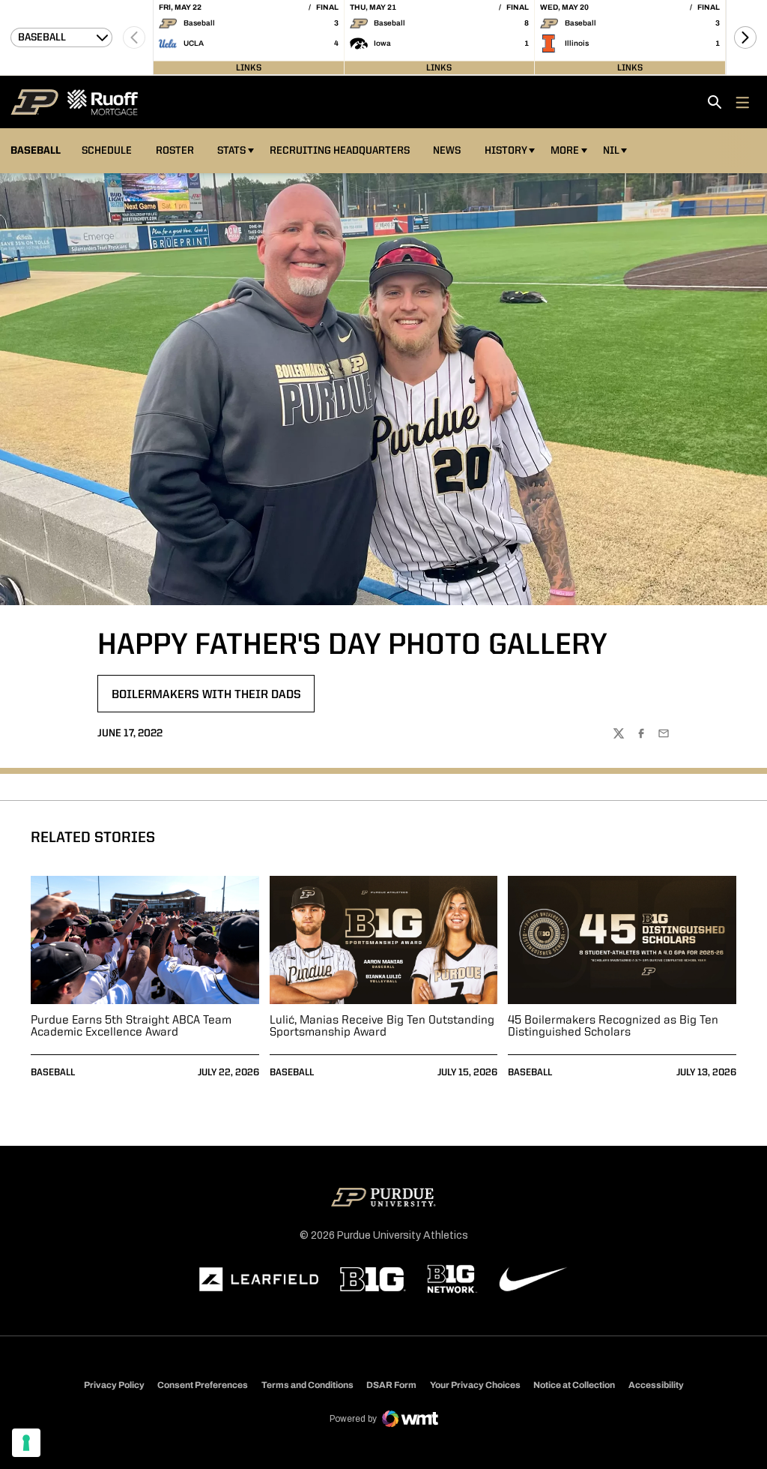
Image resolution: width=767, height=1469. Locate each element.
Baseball (53, 1073)
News (447, 150)
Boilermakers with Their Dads (206, 699)
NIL (611, 150)
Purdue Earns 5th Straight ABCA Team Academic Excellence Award (131, 1027)
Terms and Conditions (307, 1385)
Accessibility (656, 1384)
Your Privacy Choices (475, 1385)
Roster (175, 150)
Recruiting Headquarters (340, 150)
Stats (231, 150)
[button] (745, 37)
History (506, 150)
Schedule (107, 150)
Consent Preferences (202, 1385)
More (565, 150)
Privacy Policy (114, 1385)
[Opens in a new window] (259, 1279)
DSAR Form (391, 1385)
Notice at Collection (574, 1385)
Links (248, 67)
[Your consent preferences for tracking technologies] (26, 1443)
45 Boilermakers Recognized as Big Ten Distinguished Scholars (613, 1027)
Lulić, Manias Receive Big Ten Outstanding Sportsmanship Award (382, 1027)
